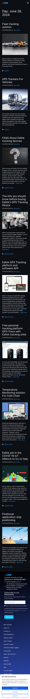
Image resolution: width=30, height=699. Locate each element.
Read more (19, 183)
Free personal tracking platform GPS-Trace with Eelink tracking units (14, 330)
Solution (6, 70)
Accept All (15, 688)
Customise (15, 692)
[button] (28, 3)
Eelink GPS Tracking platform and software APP (14, 265)
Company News (8, 187)
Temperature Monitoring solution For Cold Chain (13, 392)
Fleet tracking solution (10, 25)
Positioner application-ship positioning (11, 517)
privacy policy (22, 610)
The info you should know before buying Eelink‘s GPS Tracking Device (15, 201)
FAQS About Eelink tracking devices (13, 139)
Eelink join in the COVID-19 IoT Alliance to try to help (15, 455)
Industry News (8, 444)
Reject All (15, 695)
